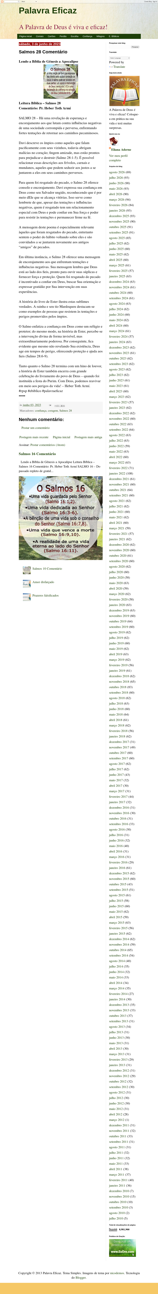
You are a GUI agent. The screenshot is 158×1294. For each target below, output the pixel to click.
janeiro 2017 (117, 802)
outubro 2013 (117, 1015)
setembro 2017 (118, 758)
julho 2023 (116, 374)
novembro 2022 (119, 418)
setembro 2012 (118, 1087)
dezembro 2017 (119, 741)
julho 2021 (116, 506)
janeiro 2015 (117, 933)
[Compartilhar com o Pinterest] (64, 406)
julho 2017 (116, 769)
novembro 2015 (119, 878)
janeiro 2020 (117, 605)
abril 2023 (115, 391)
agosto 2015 (117, 895)
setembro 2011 (118, 1141)
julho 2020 (116, 572)
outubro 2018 (117, 687)
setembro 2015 (118, 889)
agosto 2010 (117, 1213)
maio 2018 (116, 714)
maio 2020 (116, 583)
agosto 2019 (117, 632)
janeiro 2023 (117, 407)
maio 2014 (116, 977)
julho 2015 (116, 900)
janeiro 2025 (117, 276)
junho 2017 (116, 774)
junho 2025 (116, 248)
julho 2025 (116, 243)
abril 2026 (115, 194)
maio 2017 (116, 780)
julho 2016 (116, 835)
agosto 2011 (117, 1147)
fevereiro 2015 (118, 928)
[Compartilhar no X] (60, 406)
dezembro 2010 (119, 1191)
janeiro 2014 (117, 999)
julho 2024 (116, 309)
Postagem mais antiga (88, 437)
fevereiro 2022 (118, 468)
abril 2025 (115, 259)
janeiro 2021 (117, 539)
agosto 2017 (117, 763)
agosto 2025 (117, 238)
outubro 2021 (117, 490)
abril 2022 (115, 457)
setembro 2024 (118, 298)
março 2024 (116, 331)
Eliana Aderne (121, 149)
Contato (40, 36)
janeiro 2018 (117, 736)
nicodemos (117, 1273)
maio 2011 (116, 1163)
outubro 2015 (117, 884)
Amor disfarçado (43, 582)
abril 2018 (115, 720)
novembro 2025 (119, 221)
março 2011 (116, 1174)
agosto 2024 (117, 303)
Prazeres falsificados (45, 595)
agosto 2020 (117, 566)
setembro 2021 (118, 495)
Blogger (81, 1277)
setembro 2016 (118, 824)
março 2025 (116, 265)
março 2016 (116, 857)
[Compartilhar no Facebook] (62, 406)
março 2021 (116, 528)
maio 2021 (116, 517)
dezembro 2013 (119, 1004)
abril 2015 (115, 917)
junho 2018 (116, 709)
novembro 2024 (119, 287)
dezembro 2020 (119, 544)
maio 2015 (116, 911)
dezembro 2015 (119, 873)
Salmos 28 (65, 410)
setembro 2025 (118, 232)
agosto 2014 (117, 961)
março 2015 (116, 922)
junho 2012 (116, 1103)
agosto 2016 (117, 829)
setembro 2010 (118, 1207)
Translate (119, 66)
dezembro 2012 (119, 1070)
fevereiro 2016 (118, 862)
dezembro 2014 (119, 939)
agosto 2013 (117, 1026)
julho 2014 (116, 966)
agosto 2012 (117, 1092)
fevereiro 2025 (118, 270)
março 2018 (116, 725)
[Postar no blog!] (58, 406)
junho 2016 (116, 840)
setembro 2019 (118, 626)
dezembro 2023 (119, 347)
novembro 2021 (119, 484)
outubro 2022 (117, 424)
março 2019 (116, 659)
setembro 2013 (118, 1021)
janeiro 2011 (117, 1185)
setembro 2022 (118, 429)
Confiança (87, 36)
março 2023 (116, 396)
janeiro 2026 (117, 210)
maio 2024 (116, 320)
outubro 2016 (117, 818)
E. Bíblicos (114, 36)
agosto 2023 (117, 369)
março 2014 (116, 988)
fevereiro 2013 (118, 1059)
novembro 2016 (119, 813)
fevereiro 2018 (118, 731)
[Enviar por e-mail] (56, 406)
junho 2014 (116, 972)
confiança (40, 410)
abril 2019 (115, 654)
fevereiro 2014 (118, 993)
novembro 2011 (119, 1130)
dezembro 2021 (119, 479)
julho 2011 (116, 1152)
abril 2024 (115, 325)
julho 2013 (116, 1032)
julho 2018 (116, 703)
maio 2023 (116, 385)
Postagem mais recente (33, 437)
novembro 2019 (119, 615)
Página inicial (25, 36)
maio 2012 (116, 1108)
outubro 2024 (117, 292)
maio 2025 (116, 254)
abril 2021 (115, 522)
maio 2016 (116, 846)
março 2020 (116, 594)
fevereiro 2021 (118, 533)
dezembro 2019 (119, 610)
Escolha (74, 36)
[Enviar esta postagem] (50, 405)
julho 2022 (116, 440)
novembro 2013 (119, 1010)
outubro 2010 (117, 1202)
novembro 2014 (119, 944)
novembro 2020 (119, 550)
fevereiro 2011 (118, 1180)
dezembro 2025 (119, 216)
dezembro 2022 (119, 413)
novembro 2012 (119, 1076)
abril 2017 (115, 785)
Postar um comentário (35, 427)
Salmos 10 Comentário (47, 568)
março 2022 (116, 462)
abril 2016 (115, 851)
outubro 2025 (117, 227)
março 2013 (116, 1054)
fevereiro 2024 (118, 336)
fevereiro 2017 (118, 796)
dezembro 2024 (119, 281)
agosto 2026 (117, 172)
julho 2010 (116, 1218)
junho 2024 (116, 314)
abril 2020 (115, 588)
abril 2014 (115, 982)
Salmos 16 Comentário (37, 453)
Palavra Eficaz (48, 10)
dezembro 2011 (119, 1125)
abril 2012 (115, 1114)
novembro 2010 (119, 1196)
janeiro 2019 (117, 670)
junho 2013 (116, 1037)
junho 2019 (116, 643)
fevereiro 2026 (118, 205)
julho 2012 (116, 1098)
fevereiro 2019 (118, 665)
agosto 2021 (117, 500)
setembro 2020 (118, 561)
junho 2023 (116, 380)
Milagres (101, 36)
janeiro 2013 (117, 1065)
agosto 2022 (117, 435)
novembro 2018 (119, 681)
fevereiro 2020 (118, 599)
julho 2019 (116, 637)
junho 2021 (116, 511)
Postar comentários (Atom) (47, 445)
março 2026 (116, 199)
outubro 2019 (117, 621)
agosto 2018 (117, 698)
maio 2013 (116, 1043)
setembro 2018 (118, 692)
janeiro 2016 (117, 867)
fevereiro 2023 (118, 402)
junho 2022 (116, 446)
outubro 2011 (117, 1136)
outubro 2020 (117, 555)
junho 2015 (116, 906)
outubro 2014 (117, 950)
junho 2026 (116, 183)
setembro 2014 (118, 955)
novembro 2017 (119, 747)
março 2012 (116, 1119)
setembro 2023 (118, 364)
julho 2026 (116, 177)
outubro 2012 (117, 1081)
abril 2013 (115, 1048)
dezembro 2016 (119, 807)
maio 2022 (116, 451)
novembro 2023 (119, 353)
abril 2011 (115, 1169)
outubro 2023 (117, 358)
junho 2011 (116, 1158)
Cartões (51, 36)
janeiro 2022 (117, 473)
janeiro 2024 (117, 342)
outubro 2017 (117, 752)
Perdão (63, 36)
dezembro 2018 (119, 676)
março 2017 (116, 791)
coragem (53, 410)
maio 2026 (116, 188)
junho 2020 (116, 577)
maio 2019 (116, 648)
